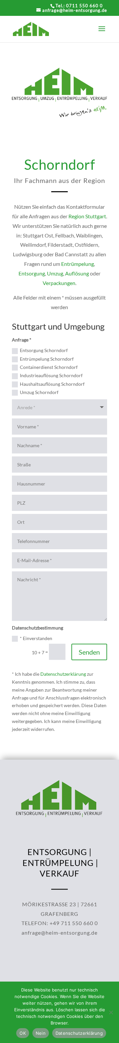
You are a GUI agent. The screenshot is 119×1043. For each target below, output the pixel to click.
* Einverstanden (36, 638)
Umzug (55, 273)
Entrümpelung (77, 264)
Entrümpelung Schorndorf (47, 359)
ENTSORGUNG (57, 852)
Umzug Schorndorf (39, 392)
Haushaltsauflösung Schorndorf (52, 384)
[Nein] (110, 1012)
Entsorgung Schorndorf (44, 350)
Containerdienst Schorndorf (49, 367)
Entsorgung (32, 273)
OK (23, 1033)
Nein (41, 1033)
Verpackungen (59, 283)
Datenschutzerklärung (63, 674)
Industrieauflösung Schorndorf (51, 375)
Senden (89, 652)
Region (76, 216)
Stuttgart (95, 216)
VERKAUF (59, 873)
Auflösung (77, 273)
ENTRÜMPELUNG (58, 863)
